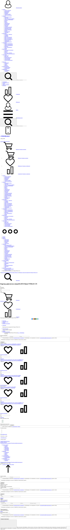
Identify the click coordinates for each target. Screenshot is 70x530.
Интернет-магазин (5, 66)
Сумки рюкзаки (7, 59)
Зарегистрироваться (4, 509)
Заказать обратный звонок (5, 141)
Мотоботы (6, 46)
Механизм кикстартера (9, 265)
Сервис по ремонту (5, 84)
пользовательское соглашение (18, 337)
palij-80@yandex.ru (3, 442)
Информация (4, 69)
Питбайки (6, 13)
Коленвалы (6, 263)
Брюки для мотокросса (8, 43)
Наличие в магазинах (6, 323)
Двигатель (6, 17)
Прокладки (6, 25)
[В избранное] (8, 353)
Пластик (6, 22)
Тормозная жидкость (8, 41)
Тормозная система (8, 28)
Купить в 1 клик (3, 301)
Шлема (6, 48)
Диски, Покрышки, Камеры (9, 18)
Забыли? (1, 498)
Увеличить (18, 280)
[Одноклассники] (33, 319)
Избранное (18, 102)
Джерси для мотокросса (9, 44)
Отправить (2, 342)
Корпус (6, 21)
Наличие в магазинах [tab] (6, 331)
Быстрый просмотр (3, 354)
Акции (6, 64)
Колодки (6, 20)
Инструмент (4, 49)
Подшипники (7, 24)
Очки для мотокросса (8, 47)
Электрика (6, 32)
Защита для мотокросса (9, 45)
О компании (7, 62)
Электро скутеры (8, 14)
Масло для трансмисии (9, 205)
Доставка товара (7, 67)
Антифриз (6, 35)
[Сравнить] (23, 353)
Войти (2, 499)
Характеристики (5, 321)
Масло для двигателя (8, 37)
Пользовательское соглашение (5, 443)
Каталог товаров (5, 444)
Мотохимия (4, 33)
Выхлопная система (8, 16)
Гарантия (6, 71)
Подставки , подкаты (8, 52)
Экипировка (4, 42)
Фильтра (6, 30)
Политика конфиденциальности (16, 443)
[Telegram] (37, 319)
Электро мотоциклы (8, 15)
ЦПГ (5, 267)
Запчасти (4, 182)
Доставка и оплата (5, 82)
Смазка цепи (7, 40)
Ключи (6, 51)
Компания (4, 451)
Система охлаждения (8, 193)
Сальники (6, 26)
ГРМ (5, 261)
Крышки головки (8, 269)
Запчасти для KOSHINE (9, 19)
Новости (6, 63)
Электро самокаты (8, 10)
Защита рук (7, 55)
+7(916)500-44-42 (5, 136)
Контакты (6, 65)
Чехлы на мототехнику (9, 60)
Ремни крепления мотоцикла (10, 53)
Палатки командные (8, 57)
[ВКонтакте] (32, 319)
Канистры (6, 217)
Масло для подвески (8, 38)
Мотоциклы (7, 12)
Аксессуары (4, 54)
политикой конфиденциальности (46, 337)
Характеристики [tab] (5, 328)
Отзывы (3, 322)
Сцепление (6, 266)
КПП (5, 264)
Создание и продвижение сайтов (8, 464)
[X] (35, 319)
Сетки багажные (7, 58)
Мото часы (6, 56)
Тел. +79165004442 (21, 332)
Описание (4, 320)
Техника (3, 9)
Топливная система (8, 194)
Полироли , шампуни (8, 34)
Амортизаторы (7, 23)
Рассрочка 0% (7, 68)
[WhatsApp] (36, 319)
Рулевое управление (8, 29)
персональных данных (16, 426)
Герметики (6, 36)
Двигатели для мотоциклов (9, 262)
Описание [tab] (4, 325)
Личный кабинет (19, 7)
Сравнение (18, 94)
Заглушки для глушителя (9, 50)
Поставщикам (7, 70)
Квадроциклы (7, 11)
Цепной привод (7, 31)
